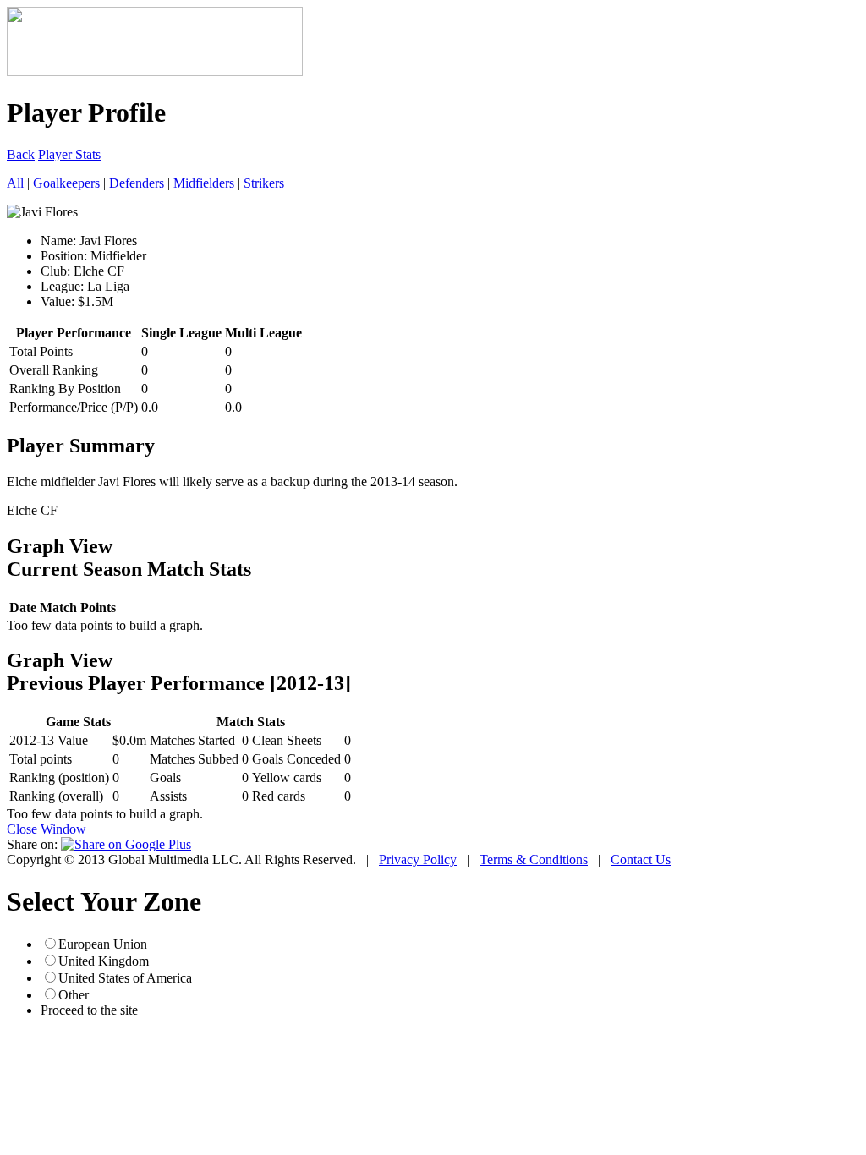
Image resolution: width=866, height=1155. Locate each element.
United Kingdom (103, 961)
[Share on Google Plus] (126, 844)
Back (21, 154)
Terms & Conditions (534, 859)
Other (73, 995)
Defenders (136, 183)
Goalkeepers (66, 183)
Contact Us (641, 859)
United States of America (125, 978)
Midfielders (203, 183)
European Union (102, 944)
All (15, 183)
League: (62, 286)
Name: (58, 240)
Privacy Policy (418, 859)
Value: (57, 301)
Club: (55, 271)
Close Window (46, 829)
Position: (64, 256)
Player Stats (69, 154)
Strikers (264, 183)
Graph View (59, 546)
